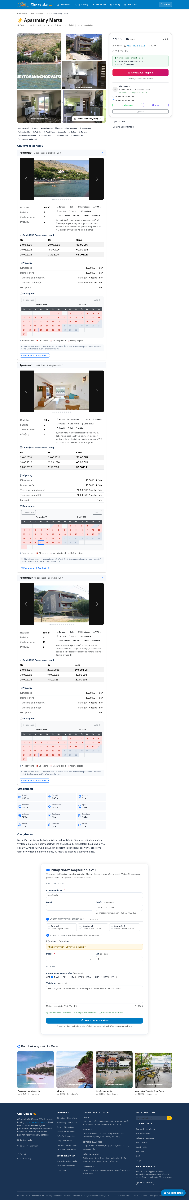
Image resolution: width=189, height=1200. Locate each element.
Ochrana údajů (124, 1196)
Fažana (96, 1121)
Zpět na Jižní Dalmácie (123, 127)
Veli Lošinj (116, 1137)
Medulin (109, 1121)
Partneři (23, 1154)
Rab (102, 1137)
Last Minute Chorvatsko (67, 1145)
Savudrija (105, 1124)
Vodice (86, 1149)
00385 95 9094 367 (125, 96)
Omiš (48, 13)
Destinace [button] (65, 4)
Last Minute (100, 4)
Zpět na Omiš (119, 121)
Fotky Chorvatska (64, 1141)
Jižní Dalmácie (36, 13)
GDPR (135, 1196)
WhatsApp (128, 105)
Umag (112, 1124)
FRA (89, 977)
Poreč (125, 1121)
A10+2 (142, 45)
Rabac (91, 1124)
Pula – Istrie (141, 1152)
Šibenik (113, 1146)
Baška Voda (88, 1158)
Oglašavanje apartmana (162, 1196)
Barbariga (87, 1121)
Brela (102, 1158)
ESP (80, 977)
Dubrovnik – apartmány (146, 1129)
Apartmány (83, 4)
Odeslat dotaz (175, 1192)
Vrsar (119, 1124)
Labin (102, 1121)
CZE (48, 977)
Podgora (86, 1161)
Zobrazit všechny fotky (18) (89, 119)
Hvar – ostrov (141, 1142)
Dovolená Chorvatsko (66, 1166)
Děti (103, 954)
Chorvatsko (22, 13)
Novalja (116, 1133)
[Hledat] (169, 1118)
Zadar (92, 1149)
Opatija (96, 1137)
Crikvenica (92, 1133)
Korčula (103, 1170)
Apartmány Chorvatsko (67, 1122)
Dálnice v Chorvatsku (66, 1131)
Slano (85, 1173)
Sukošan (121, 1146)
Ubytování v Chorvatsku (36, 1122)
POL (113, 977)
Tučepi (111, 1161)
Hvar (108, 1158)
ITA (73, 977)
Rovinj (97, 1124)
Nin (92, 1146)
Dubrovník (89, 1166)
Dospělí (50, 954)
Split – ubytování (143, 1133)
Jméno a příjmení (55, 890)
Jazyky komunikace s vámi (64, 973)
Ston (91, 1173)
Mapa (141, 111)
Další (96, 300)
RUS (97, 977)
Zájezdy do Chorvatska (67, 1118)
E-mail (50, 902)
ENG (57, 977)
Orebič (118, 1170)
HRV (105, 977)
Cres (85, 1133)
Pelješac (126, 1170)
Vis (117, 1161)
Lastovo (110, 1170)
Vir (127, 1146)
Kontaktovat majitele (142, 72)
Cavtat (86, 1170)
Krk (100, 1133)
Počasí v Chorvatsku (66, 1136)
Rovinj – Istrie (141, 1147)
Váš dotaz (56, 983)
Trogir (104, 1161)
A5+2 (129, 45)
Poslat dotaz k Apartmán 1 (36, 355)
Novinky (116, 4)
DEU (65, 977)
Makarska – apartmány (145, 1138)
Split (93, 1161)
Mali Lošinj (107, 1133)
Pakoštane (99, 1146)
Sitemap (143, 1196)
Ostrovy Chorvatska (65, 1127)
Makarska (115, 1158)
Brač (97, 1158)
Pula (85, 1124)
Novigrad (118, 1121)
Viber (157, 105)
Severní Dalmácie (92, 1142)
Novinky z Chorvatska (66, 1150)
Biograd (86, 1146)
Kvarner (87, 1130)
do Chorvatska (26, 1140)
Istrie (86, 1117)
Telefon (105, 902)
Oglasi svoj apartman (29, 1146)
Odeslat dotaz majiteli (95, 1020)
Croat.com (61, 1170)
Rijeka (107, 1137)
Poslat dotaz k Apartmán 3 (36, 780)
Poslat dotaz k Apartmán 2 (36, 568)
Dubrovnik (94, 1170)
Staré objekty (25, 1158)
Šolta (99, 1161)
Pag (107, 1146)
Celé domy (132, 4)
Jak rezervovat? (146, 1183)
